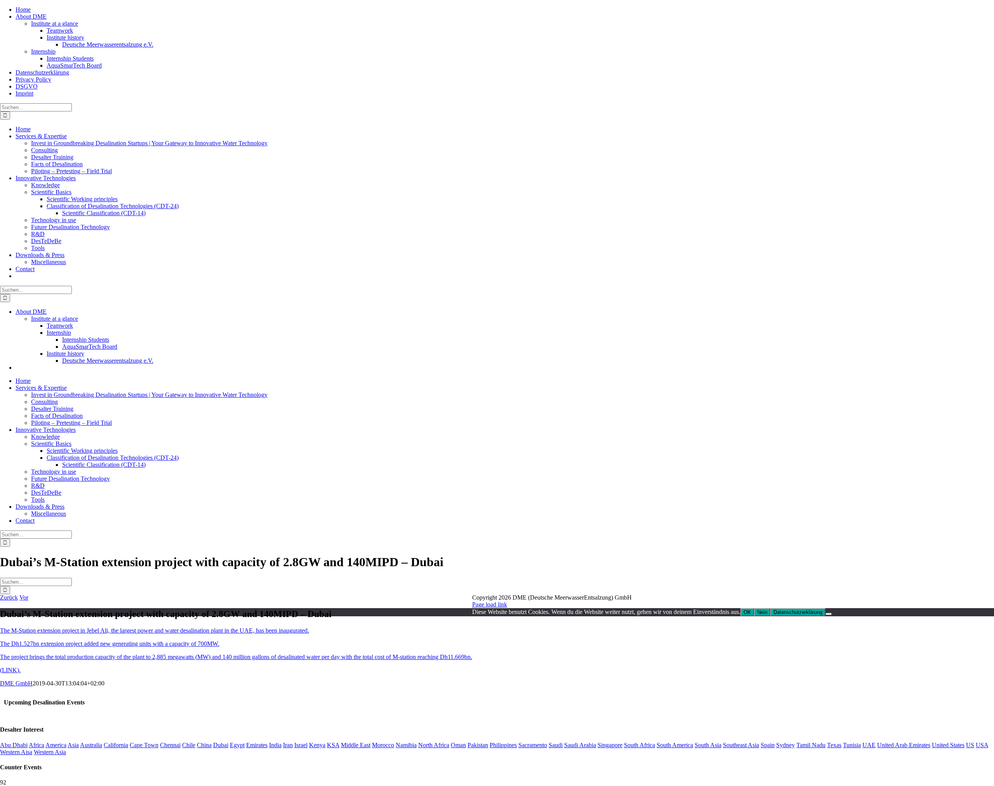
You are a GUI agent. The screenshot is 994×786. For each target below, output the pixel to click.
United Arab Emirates (903, 745)
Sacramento (532, 745)
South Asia (708, 745)
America (55, 745)
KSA (333, 745)
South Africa (639, 745)
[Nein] (828, 614)
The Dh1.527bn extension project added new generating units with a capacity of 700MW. (109, 643)
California (116, 745)
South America (675, 745)
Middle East (355, 745)
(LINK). (10, 670)
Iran (288, 745)
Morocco (383, 745)
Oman (458, 745)
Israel (301, 745)
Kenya (317, 745)
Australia (91, 745)
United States (948, 745)
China (204, 745)
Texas (834, 745)
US (970, 745)
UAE (869, 745)
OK (747, 612)
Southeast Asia (741, 745)
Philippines (503, 745)
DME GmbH (16, 683)
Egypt (237, 745)
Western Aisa (16, 752)
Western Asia (50, 752)
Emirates (257, 745)
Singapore (610, 745)
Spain (768, 745)
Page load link (489, 604)
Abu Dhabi (14, 745)
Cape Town (144, 745)
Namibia (406, 745)
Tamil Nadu (810, 745)
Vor (23, 597)
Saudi (556, 745)
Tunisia (852, 745)
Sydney (785, 745)
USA (982, 745)
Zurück (9, 597)
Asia (73, 745)
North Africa (433, 745)
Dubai (220, 745)
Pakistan (477, 745)
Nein (762, 612)
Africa (36, 745)
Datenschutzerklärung (797, 612)
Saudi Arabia (580, 745)
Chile (188, 745)
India (275, 745)
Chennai (170, 745)
